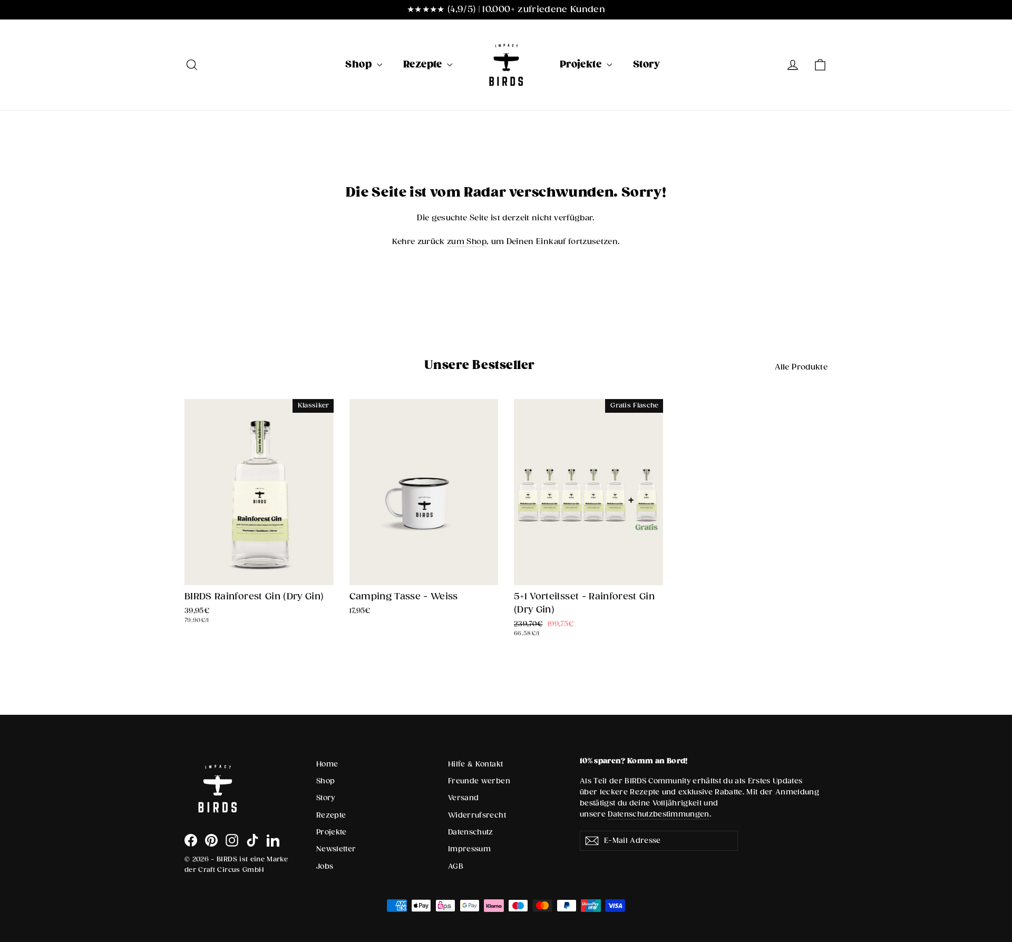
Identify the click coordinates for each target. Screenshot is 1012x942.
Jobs (324, 866)
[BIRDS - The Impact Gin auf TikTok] (252, 840)
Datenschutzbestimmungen (658, 814)
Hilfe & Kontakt (475, 764)
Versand (463, 798)
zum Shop (466, 241)
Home (327, 764)
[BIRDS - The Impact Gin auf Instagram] (232, 840)
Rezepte (424, 64)
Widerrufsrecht (477, 815)
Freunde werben (479, 781)
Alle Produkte (801, 367)
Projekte (582, 64)
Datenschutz (470, 832)
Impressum (469, 849)
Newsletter (336, 849)
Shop (359, 64)
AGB (455, 866)
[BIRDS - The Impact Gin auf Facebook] (190, 840)
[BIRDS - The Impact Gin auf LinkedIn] (273, 840)
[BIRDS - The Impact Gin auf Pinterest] (211, 840)
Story (646, 64)
